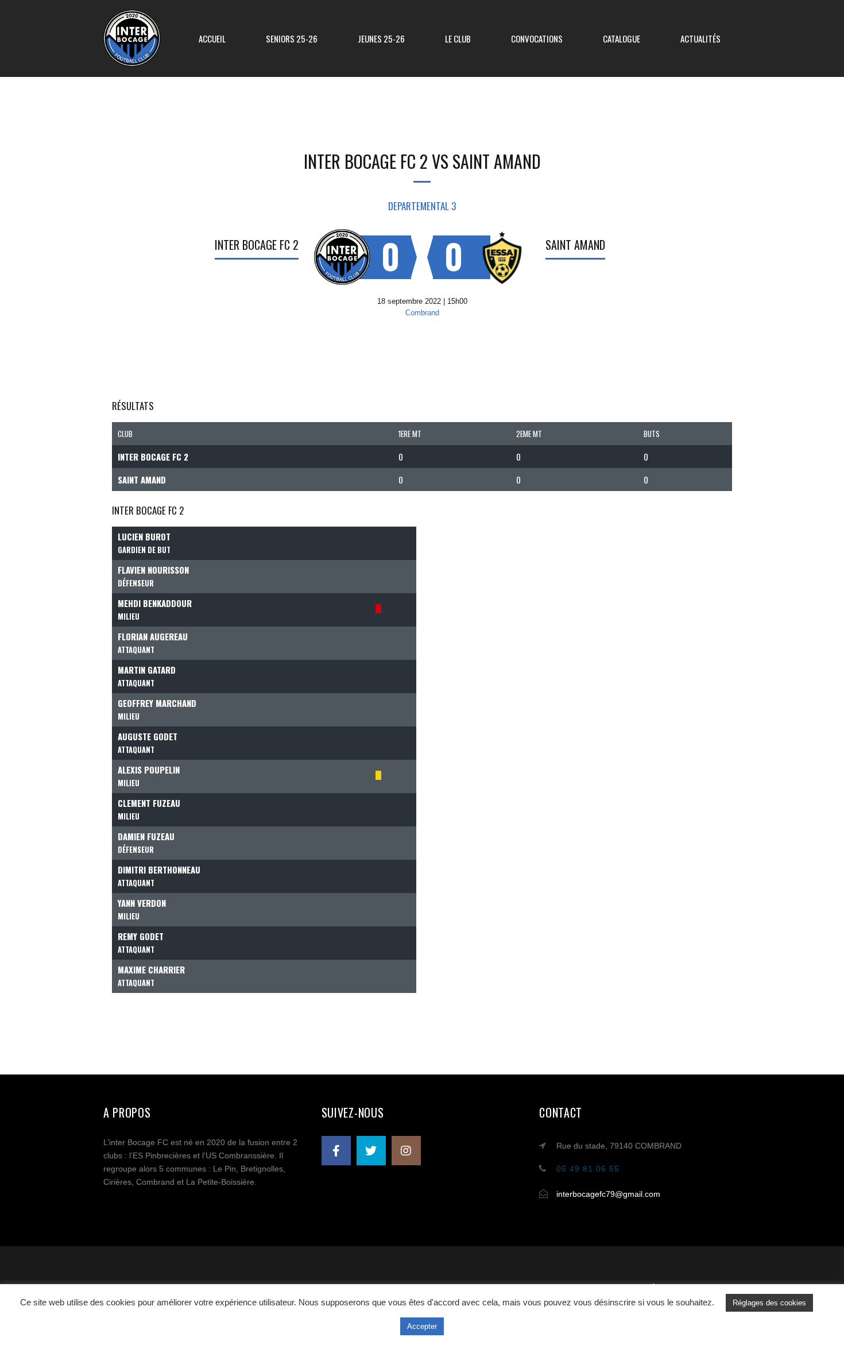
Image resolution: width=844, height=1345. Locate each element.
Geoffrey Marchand (157, 703)
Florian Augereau (153, 636)
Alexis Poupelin (149, 769)
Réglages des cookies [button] (769, 1302)
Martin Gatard (147, 669)
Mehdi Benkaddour (155, 603)
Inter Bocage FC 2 (257, 244)
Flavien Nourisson (153, 569)
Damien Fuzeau (146, 836)
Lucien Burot (144, 536)
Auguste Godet (147, 736)
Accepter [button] (422, 1326)
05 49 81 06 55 (588, 1168)
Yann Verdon (142, 902)
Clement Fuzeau (149, 803)
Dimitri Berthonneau (159, 869)
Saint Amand (575, 244)
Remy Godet (141, 936)
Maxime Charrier (151, 969)
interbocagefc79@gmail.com (608, 1194)
